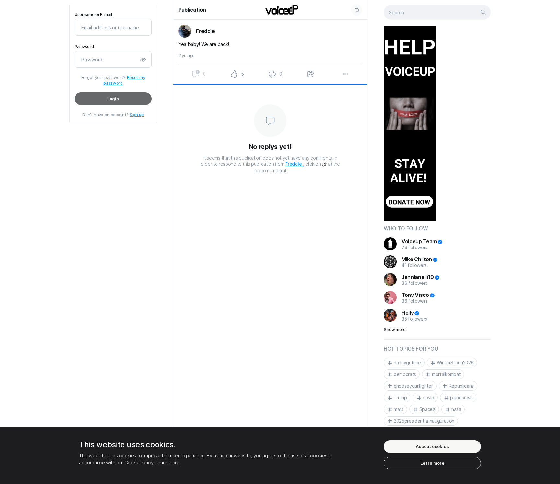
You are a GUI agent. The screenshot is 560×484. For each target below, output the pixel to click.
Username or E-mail (93, 14)
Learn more (167, 462)
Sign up (137, 114)
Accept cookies (432, 446)
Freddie (294, 164)
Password (84, 46)
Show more (395, 329)
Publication (192, 9)
